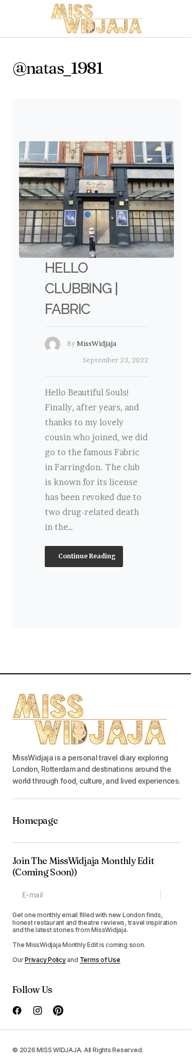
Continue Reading (86, 556)
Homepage (35, 820)
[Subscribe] (170, 894)
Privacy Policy (45, 960)
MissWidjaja (96, 343)
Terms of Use (100, 960)
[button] (17, 18)
